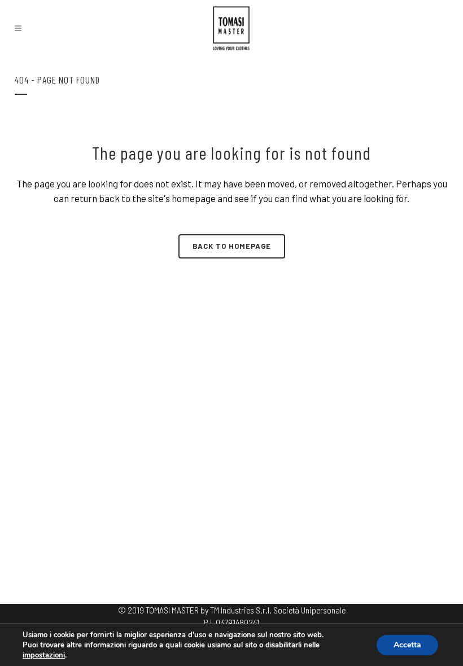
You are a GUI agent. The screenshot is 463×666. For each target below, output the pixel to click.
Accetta (407, 644)
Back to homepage (232, 246)
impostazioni (44, 655)
